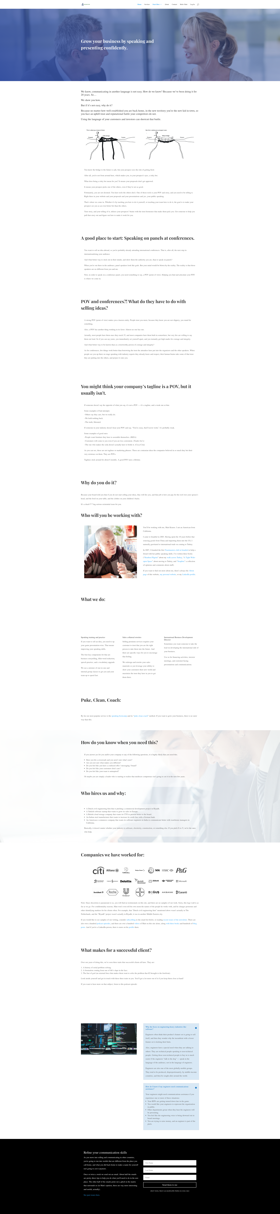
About (167, 4)
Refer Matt (183, 4)
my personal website (168, 574)
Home (139, 4)
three (172, 923)
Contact (174, 4)
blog (195, 923)
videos (137, 923)
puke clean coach (141, 715)
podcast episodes (103, 923)
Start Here (156, 4)
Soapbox (181, 561)
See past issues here (91, 1195)
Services (147, 4)
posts (83, 927)
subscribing (131, 919)
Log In (192, 4)
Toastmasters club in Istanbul (176, 550)
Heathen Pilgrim (151, 557)
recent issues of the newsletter (175, 919)
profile (131, 927)
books (177, 923)
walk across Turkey (174, 557)
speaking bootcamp (119, 715)
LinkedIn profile (188, 574)
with (168, 923)
